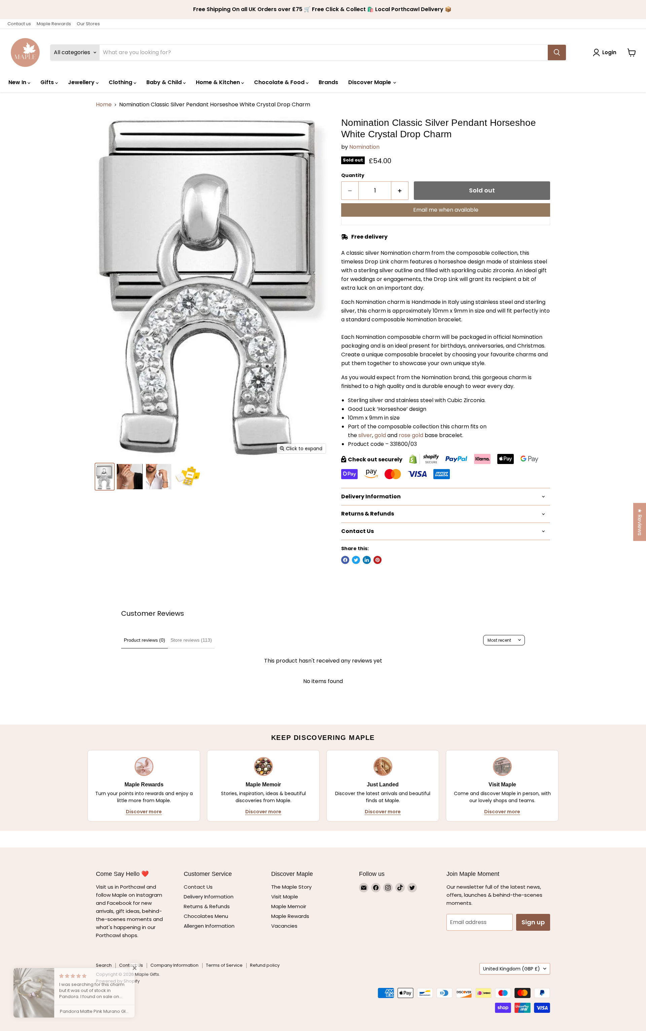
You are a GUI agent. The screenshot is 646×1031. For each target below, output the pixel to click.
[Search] (557, 52)
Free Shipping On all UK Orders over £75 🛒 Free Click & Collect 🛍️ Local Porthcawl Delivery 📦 (323, 9)
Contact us (19, 24)
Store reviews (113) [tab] (191, 640)
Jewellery (82, 82)
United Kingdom (511, 968)
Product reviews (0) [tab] (144, 640)
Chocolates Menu (206, 916)
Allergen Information (209, 925)
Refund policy (265, 965)
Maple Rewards (54, 24)
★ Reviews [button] (640, 522)
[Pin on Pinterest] (377, 560)
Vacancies (284, 925)
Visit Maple (284, 896)
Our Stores (88, 24)
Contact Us (198, 886)
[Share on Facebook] (345, 560)
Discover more (144, 811)
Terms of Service (224, 965)
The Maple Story (292, 886)
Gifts (47, 82)
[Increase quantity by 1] (399, 190)
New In (18, 82)
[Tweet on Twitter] (356, 560)
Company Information (174, 965)
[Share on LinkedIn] (367, 560)
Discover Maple (370, 82)
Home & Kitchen (218, 82)
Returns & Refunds (207, 906)
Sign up (533, 922)
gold (380, 435)
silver (365, 435)
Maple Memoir (288, 906)
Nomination (364, 147)
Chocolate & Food (280, 82)
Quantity (352, 175)
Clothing (121, 82)
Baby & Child (164, 82)
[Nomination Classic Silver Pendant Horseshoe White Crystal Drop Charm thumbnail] (104, 476)
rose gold (411, 435)
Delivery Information (209, 896)
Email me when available (445, 210)
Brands (328, 82)
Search (104, 965)
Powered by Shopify (118, 981)
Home (104, 105)
